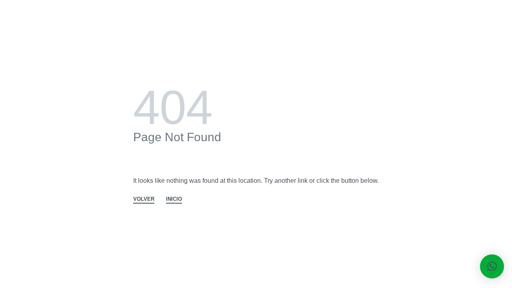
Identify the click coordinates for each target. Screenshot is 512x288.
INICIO (174, 199)
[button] (492, 266)
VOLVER (143, 199)
